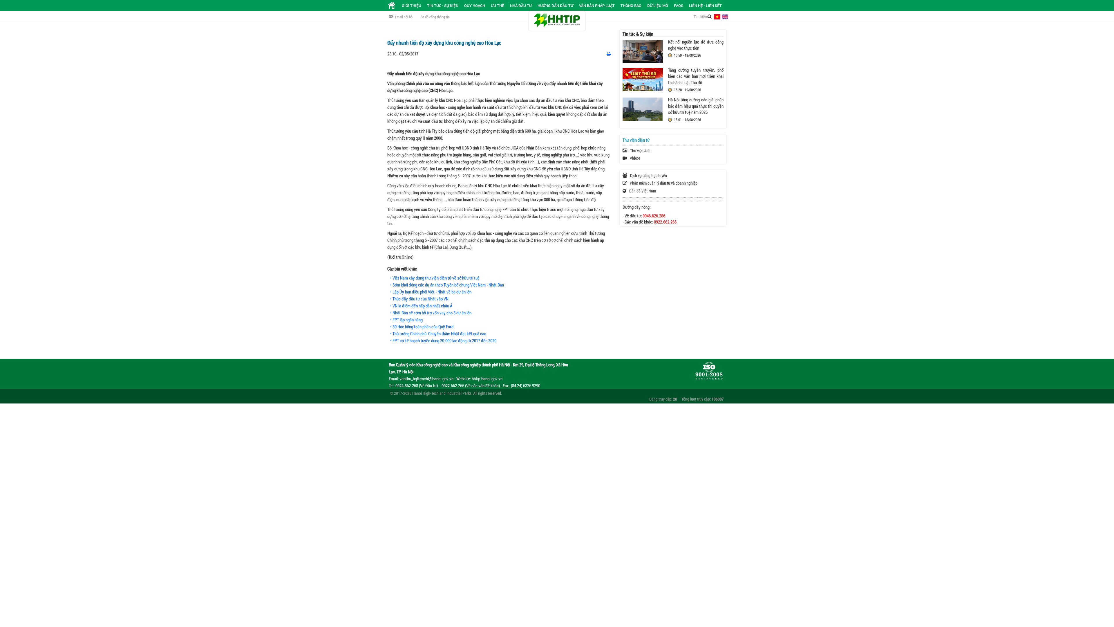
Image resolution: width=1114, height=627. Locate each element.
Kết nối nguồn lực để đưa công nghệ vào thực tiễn (696, 45)
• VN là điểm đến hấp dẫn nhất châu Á (421, 306)
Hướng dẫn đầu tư (555, 5)
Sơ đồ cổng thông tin (435, 17)
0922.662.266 (665, 222)
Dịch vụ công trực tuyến (648, 175)
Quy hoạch (474, 5)
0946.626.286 (654, 216)
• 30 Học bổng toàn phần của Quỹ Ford (421, 326)
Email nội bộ (404, 17)
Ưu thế (497, 5)
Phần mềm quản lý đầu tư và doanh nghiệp (663, 183)
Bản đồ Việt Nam (642, 191)
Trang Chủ (391, 5)
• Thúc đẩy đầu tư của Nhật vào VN (419, 299)
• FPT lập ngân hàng (406, 319)
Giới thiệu (411, 5)
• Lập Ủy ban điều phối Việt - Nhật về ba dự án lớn (430, 292)
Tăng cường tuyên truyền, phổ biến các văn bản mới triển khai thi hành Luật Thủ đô (696, 76)
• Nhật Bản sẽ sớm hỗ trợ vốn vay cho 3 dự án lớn (430, 313)
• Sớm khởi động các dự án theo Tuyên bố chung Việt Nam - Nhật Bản (447, 285)
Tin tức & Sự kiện (638, 34)
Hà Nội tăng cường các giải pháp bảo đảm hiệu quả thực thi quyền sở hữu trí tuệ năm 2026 (696, 106)
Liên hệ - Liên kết (705, 5)
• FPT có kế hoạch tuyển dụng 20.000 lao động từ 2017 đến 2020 (443, 340)
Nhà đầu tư (521, 5)
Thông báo (631, 5)
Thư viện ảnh (640, 150)
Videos (635, 158)
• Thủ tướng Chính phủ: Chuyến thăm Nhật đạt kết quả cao (438, 333)
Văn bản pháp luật (597, 5)
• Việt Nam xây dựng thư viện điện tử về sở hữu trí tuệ (435, 278)
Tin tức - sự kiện (442, 5)
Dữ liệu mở (657, 5)
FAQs (678, 5)
